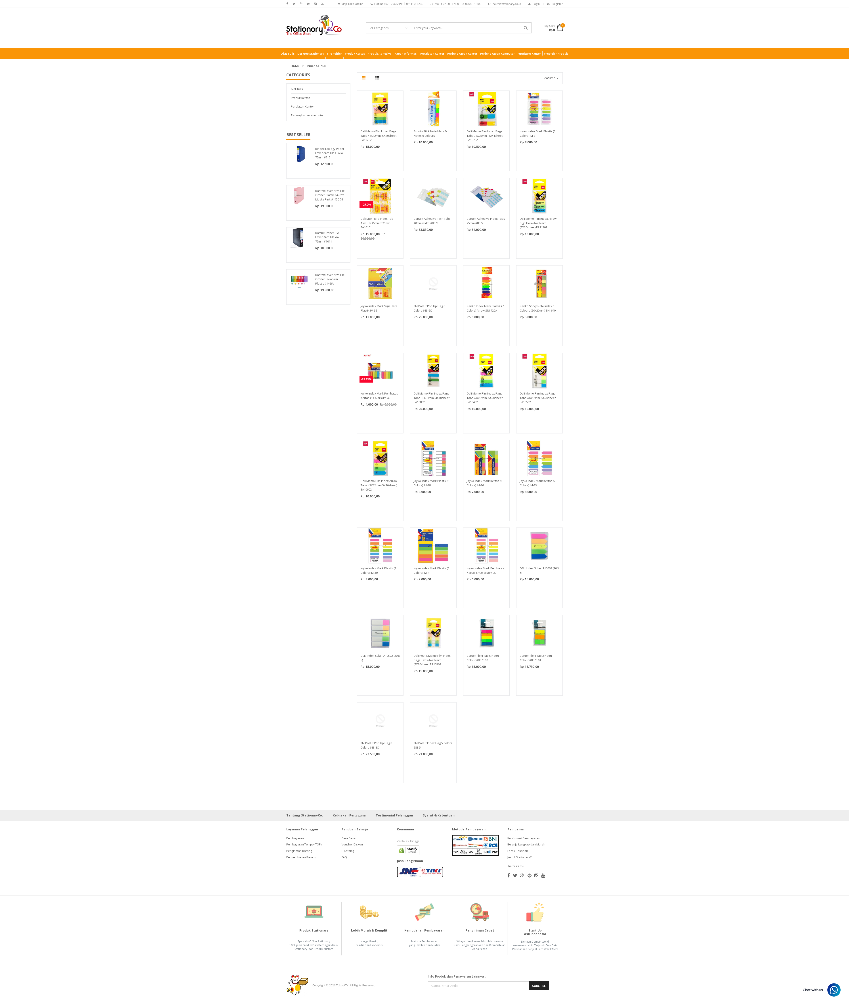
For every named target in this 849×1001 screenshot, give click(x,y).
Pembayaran (295, 838)
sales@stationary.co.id (507, 4)
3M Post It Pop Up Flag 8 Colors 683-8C (376, 745)
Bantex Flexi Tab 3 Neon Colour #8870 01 (536, 658)
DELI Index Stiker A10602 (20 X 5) (539, 570)
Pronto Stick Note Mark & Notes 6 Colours (430, 133)
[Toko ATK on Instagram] (315, 4)
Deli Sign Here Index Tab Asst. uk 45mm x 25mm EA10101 (377, 223)
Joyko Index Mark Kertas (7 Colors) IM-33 (537, 483)
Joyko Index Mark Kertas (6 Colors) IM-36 (484, 483)
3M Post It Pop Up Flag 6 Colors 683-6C (429, 308)
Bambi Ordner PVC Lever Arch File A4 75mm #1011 (327, 237)
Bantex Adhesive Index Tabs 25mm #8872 (486, 221)
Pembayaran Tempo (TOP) (303, 844)
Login (536, 4)
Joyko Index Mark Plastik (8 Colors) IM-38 (431, 483)
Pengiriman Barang (299, 851)
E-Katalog (348, 851)
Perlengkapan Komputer (307, 115)
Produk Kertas (300, 98)
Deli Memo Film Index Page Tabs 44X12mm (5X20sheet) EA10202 (379, 135)
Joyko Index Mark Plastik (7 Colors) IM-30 (378, 570)
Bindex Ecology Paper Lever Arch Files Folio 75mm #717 (329, 153)
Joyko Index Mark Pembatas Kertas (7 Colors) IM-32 (485, 570)
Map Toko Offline (352, 4)
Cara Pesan (349, 838)
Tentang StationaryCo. (304, 815)
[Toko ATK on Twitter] (294, 4)
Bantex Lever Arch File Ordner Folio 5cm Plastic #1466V (330, 279)
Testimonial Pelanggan (394, 815)
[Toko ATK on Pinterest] (308, 4)
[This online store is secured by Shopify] (408, 850)
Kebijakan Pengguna (349, 815)
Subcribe (539, 986)
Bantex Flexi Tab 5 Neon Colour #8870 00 (483, 658)
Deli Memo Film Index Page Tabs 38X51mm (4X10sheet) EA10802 (432, 397)
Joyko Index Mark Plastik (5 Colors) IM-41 (431, 570)
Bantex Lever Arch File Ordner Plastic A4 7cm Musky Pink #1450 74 (330, 195)
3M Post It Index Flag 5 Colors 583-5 (433, 745)
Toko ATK (342, 985)
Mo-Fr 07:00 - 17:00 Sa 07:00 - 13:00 (458, 4)
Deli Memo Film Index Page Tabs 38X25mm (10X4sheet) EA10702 (485, 135)
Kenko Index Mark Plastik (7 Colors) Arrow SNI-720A (485, 308)
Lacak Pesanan (517, 851)
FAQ (344, 857)
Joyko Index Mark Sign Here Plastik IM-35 (379, 308)
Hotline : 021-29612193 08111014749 (398, 4)
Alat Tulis (297, 89)
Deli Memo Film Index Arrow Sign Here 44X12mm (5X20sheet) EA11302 (538, 223)
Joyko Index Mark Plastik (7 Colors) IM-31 (537, 133)
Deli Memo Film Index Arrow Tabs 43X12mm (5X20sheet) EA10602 (379, 485)
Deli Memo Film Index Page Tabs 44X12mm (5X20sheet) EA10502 (538, 397)
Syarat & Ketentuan (439, 815)
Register (558, 4)
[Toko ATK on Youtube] (322, 4)
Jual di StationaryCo (520, 857)
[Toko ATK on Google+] (301, 4)
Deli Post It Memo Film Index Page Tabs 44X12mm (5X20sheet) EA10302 (432, 660)
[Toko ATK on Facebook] (287, 4)
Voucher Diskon (352, 844)
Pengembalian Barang (301, 857)
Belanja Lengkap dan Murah (526, 844)
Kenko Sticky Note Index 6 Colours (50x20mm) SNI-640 (538, 308)
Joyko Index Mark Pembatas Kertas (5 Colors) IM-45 (379, 395)
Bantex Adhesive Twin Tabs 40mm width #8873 (432, 221)
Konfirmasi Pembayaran (523, 838)
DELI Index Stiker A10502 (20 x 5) (380, 658)
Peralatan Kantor (302, 106)
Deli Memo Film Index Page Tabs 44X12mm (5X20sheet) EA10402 (485, 397)
